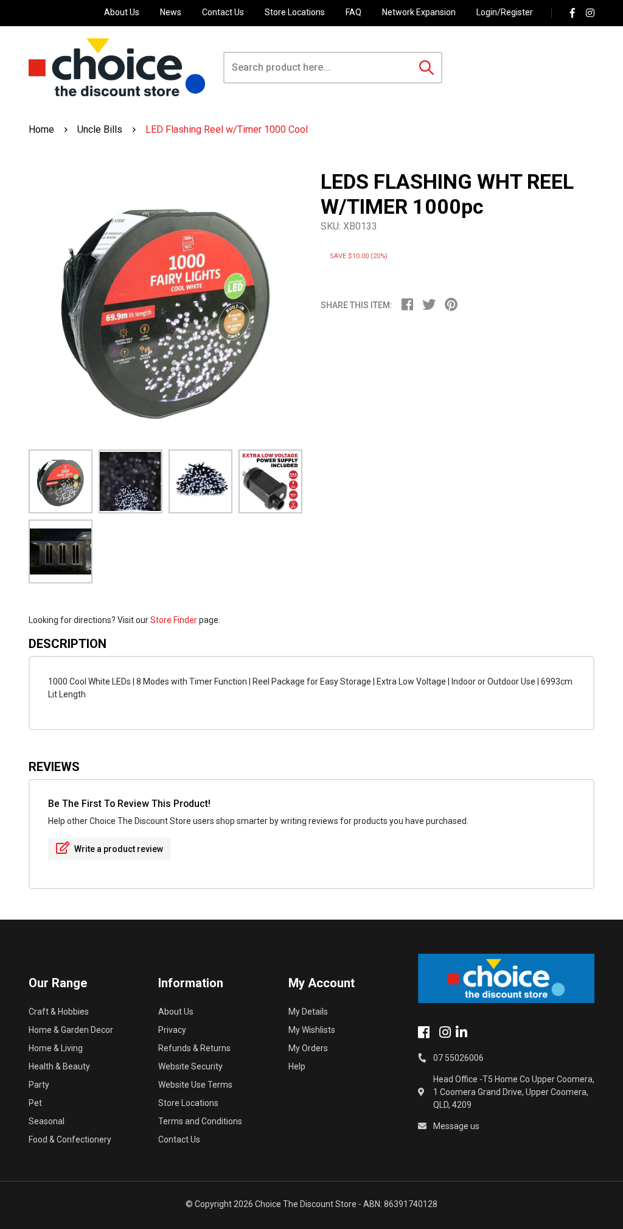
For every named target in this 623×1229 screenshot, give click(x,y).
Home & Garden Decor (71, 1030)
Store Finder (173, 620)
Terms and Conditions (200, 1121)
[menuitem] (412, 306)
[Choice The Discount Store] (117, 67)
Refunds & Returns (194, 1048)
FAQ (353, 12)
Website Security (190, 1066)
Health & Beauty (59, 1066)
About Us (121, 12)
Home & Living (56, 1048)
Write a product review (117, 849)
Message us (456, 1126)
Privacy (172, 1030)
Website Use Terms (195, 1085)
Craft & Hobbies (59, 1011)
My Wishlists (311, 1030)
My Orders (308, 1048)
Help (296, 1066)
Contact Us (223, 12)
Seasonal (46, 1121)
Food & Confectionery (70, 1139)
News (170, 12)
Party (39, 1085)
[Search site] (426, 67)
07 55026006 (458, 1058)
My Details (308, 1011)
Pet (35, 1103)
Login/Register (504, 12)
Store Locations (295, 12)
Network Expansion (419, 12)
